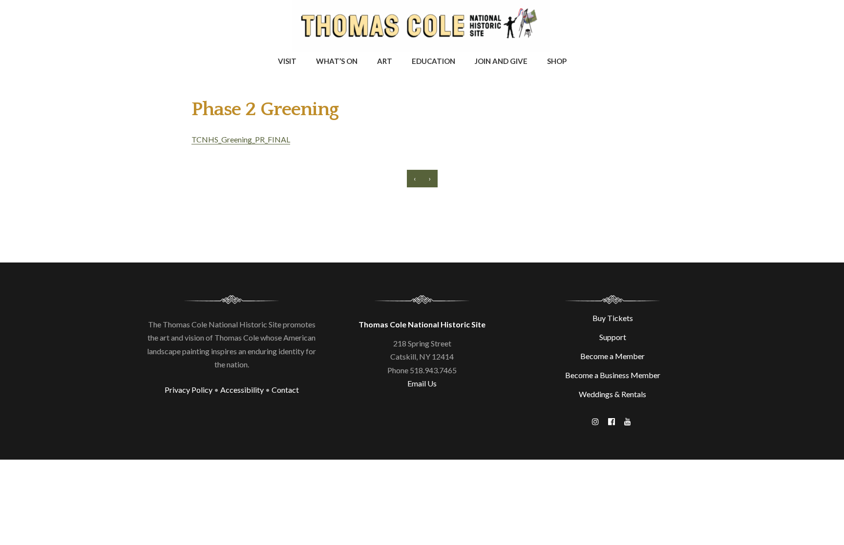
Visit (287, 61)
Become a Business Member (612, 375)
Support (612, 337)
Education (433, 61)
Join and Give (501, 61)
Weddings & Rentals (612, 394)
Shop (557, 61)
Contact (285, 389)
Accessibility (242, 389)
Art (384, 61)
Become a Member (612, 356)
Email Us (422, 383)
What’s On (337, 61)
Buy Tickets (612, 318)
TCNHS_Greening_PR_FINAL (240, 139)
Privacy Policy (188, 389)
